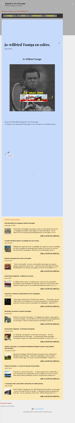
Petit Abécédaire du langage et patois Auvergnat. (20, 223)
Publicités (50, 16)
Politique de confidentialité (7, 406)
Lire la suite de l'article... (50, 236)
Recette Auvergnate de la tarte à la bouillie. (18, 258)
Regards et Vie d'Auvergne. (15, 3)
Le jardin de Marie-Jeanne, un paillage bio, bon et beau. (22, 241)
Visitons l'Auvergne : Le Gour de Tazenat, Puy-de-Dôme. (22, 366)
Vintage (10, 16)
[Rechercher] (72, 4)
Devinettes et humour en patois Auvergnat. (18, 311)
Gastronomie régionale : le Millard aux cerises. (19, 276)
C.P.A (23, 16)
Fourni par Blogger (38, 408)
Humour (10, 155)
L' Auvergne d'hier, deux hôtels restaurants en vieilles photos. (24, 383)
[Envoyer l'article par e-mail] (8, 152)
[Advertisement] (68, 31)
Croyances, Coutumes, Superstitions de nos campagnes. (22, 293)
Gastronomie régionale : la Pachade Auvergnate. (20, 329)
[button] (59, 43)
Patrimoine (37, 16)
